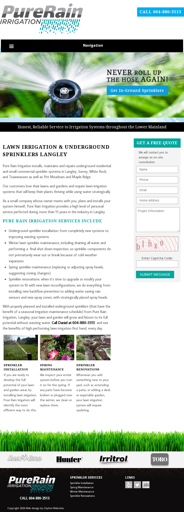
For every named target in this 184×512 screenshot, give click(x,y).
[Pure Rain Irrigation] (41, 33)
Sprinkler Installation (82, 483)
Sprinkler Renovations (82, 495)
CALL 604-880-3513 (34, 498)
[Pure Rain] (92, 116)
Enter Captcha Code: (157, 258)
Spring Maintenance (81, 487)
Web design (32, 508)
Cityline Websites (54, 508)
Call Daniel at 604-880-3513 (73, 322)
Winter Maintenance (82, 491)
